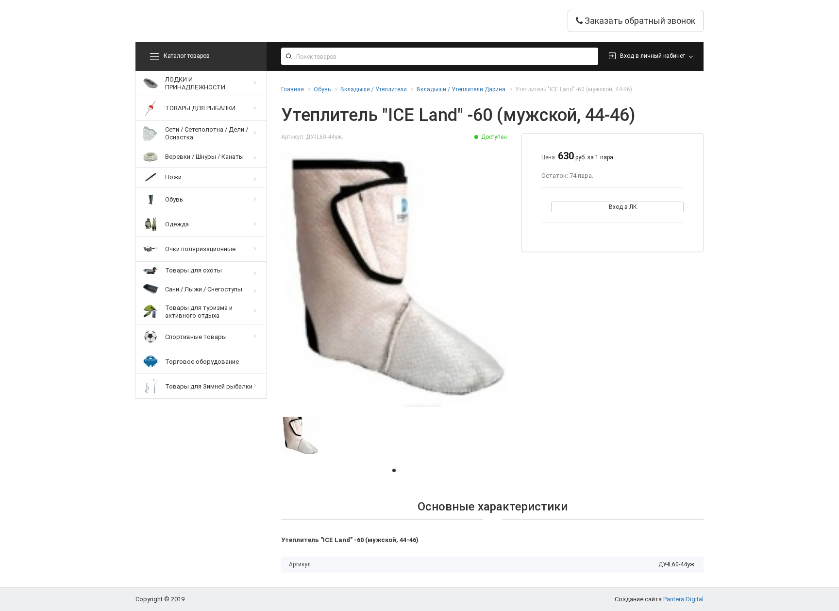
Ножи (173, 177)
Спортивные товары (196, 336)
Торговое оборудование (202, 361)
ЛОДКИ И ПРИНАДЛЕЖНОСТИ (195, 83)
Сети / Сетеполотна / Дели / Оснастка (206, 133)
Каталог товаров (187, 55)
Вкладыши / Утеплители (373, 89)
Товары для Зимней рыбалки (208, 386)
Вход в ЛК (623, 207)
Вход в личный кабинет (652, 55)
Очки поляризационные (200, 249)
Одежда (177, 224)
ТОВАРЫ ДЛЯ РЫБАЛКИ (200, 108)
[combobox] (439, 56)
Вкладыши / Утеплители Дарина (461, 89)
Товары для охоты (193, 270)
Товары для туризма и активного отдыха (199, 311)
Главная (292, 89)
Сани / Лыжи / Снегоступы (203, 289)
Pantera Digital (683, 599)
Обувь (174, 199)
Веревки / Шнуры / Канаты (204, 156)
